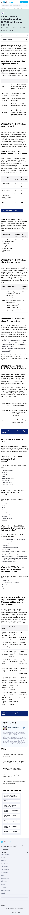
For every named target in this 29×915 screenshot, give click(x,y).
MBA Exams (3, 860)
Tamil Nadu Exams (4, 866)
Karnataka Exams (4, 865)
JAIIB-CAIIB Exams (4, 863)
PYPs (14, 8)
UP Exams (3, 875)
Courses (3, 8)
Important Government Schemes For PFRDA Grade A (11, 796)
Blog (18, 8)
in (24, 728)
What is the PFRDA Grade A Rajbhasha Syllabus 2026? (15, 755)
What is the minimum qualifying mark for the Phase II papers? (15, 775)
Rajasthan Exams (4, 877)
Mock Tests (9, 8)
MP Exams (3, 884)
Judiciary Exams (4, 868)
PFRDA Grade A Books (9, 801)
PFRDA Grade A (8, 28)
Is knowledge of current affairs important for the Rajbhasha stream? (15, 782)
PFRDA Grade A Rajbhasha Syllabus (10, 827)
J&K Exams (3, 874)
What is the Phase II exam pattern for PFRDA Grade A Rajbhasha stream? (15, 769)
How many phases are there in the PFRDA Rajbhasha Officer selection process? (15, 762)
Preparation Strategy (4, 35)
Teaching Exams (4, 887)
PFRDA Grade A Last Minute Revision (11, 811)
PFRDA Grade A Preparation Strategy (11, 821)
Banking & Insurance (5, 854)
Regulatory (3, 857)
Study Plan (24, 35)
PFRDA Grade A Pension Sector (10, 816)
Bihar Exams (3, 882)
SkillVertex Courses (4, 893)
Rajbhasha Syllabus (15, 35)
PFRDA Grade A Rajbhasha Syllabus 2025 (20, 28)
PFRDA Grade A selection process (13, 373)
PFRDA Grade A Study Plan (10, 831)
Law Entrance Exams (5, 869)
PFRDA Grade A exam (9, 131)
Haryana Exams (4, 881)
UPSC (2, 859)
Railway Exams (4, 862)
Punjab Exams (4, 880)
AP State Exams (4, 888)
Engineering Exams (4, 872)
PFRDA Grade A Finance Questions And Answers (10, 805)
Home (3, 27)
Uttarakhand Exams (5, 878)
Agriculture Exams (4, 871)
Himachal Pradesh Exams (6, 890)
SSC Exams (3, 856)
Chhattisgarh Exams (5, 891)
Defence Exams (4, 885)
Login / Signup (24, 2)
